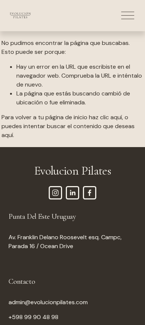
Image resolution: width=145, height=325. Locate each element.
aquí (7, 135)
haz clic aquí (105, 117)
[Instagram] (55, 192)
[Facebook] (89, 192)
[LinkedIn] (72, 192)
